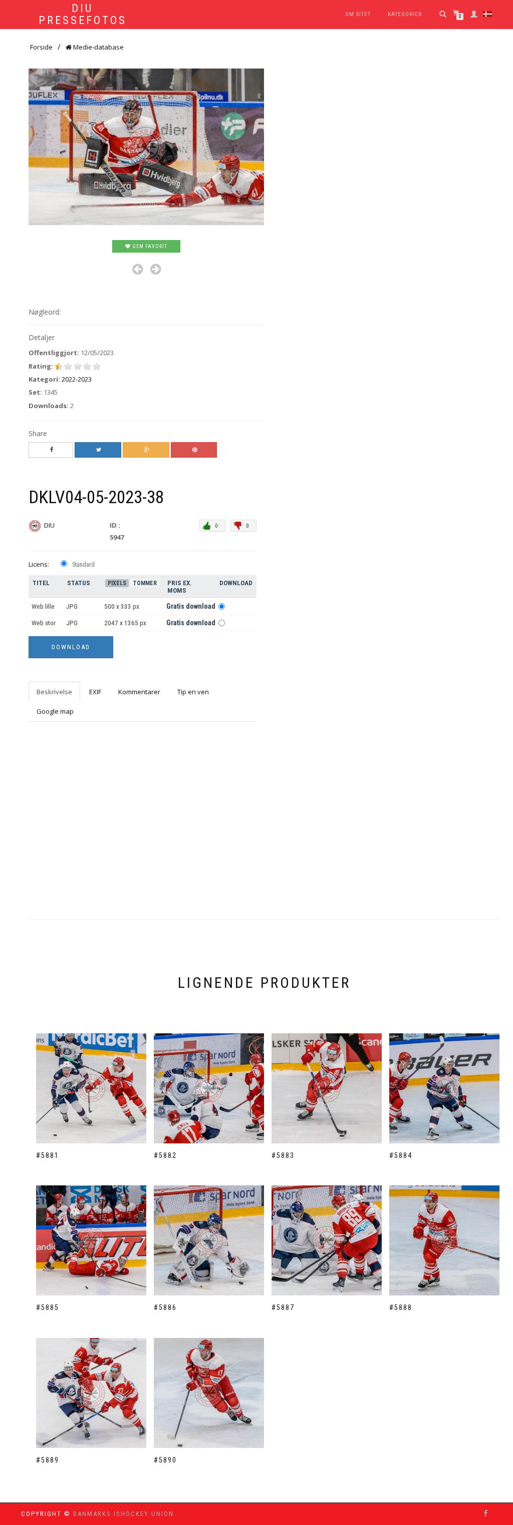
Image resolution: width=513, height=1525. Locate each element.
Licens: (39, 564)
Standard (83, 564)
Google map (55, 711)
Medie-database (98, 47)
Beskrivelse (54, 691)
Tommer (145, 583)
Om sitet (358, 14)
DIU (50, 525)
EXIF (95, 691)
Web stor (44, 623)
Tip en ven (193, 691)
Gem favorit (149, 246)
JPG (72, 606)
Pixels (117, 583)
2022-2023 (77, 379)
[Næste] (155, 269)
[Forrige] (137, 269)
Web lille (43, 606)
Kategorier (405, 14)
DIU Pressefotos (83, 15)
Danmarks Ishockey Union (123, 1513)
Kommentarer (139, 691)
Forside (41, 47)
